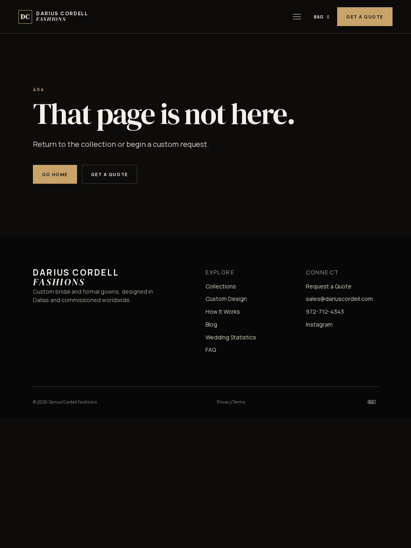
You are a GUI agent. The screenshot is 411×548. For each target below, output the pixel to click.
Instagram (319, 324)
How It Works (223, 311)
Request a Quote (329, 286)
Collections (221, 286)
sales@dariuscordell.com (339, 298)
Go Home (55, 174)
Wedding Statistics (231, 337)
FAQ (211, 349)
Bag (322, 17)
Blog (211, 324)
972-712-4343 (325, 311)
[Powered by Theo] (371, 402)
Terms (238, 402)
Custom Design (226, 298)
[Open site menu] (297, 17)
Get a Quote (364, 17)
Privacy (224, 402)
